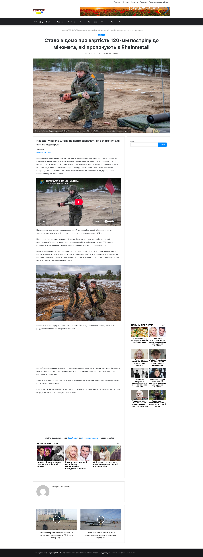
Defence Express (43, 152)
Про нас (126, 2)
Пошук (132, 141)
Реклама (143, 2)
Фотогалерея (93, 22)
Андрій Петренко (61, 486)
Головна (117, 2)
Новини (121, 22)
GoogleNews (73, 438)
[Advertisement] (78, 349)
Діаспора (60, 22)
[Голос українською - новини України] (39, 11)
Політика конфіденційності (159, 2)
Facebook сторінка (89, 438)
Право (113, 22)
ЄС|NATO (72, 30)
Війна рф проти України (43, 22)
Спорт (82, 22)
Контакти (134, 2)
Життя (103, 22)
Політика (71, 22)
